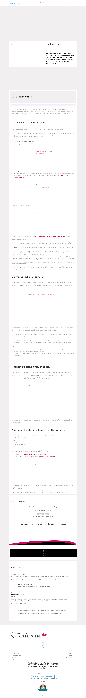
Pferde (57, 252)
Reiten (43, 2)
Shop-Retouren (16, 659)
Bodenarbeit (36, 2)
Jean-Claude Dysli (33, 129)
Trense (47, 282)
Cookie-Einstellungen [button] (16, 657)
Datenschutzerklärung (16, 655)
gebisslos (23, 340)
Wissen (59, 2)
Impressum (16, 653)
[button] (43, 550)
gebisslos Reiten (38, 284)
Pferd (25, 114)
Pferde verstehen (51, 2)
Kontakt (70, 655)
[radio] (38, 513)
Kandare (20, 267)
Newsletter (70, 653)
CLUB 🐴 (72, 2)
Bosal (49, 173)
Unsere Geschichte (70, 657)
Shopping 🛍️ (66, 2)
